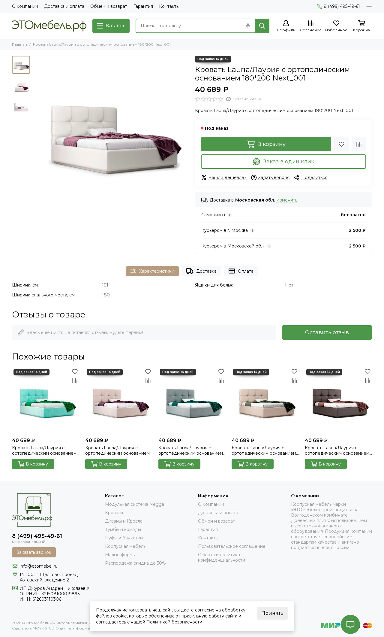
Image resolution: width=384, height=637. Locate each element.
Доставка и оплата (64, 6)
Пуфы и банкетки (124, 538)
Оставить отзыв (327, 332)
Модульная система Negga (134, 504)
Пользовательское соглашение (232, 546)
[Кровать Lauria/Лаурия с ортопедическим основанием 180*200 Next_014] (338, 401)
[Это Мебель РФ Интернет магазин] (49, 26)
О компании (25, 6)
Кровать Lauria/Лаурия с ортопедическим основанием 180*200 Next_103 (264, 450)
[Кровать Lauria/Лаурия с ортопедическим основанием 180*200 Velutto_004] (118, 401)
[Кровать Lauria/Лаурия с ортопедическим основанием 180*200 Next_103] (265, 401)
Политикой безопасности (174, 622)
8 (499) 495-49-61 (342, 6)
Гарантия (143, 6)
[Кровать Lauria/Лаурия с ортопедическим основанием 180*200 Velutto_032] (192, 401)
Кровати (114, 512)
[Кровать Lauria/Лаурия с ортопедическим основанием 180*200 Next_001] (111, 134)
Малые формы (120, 554)
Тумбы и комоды (123, 529)
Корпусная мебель (125, 546)
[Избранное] (341, 144)
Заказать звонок (33, 552)
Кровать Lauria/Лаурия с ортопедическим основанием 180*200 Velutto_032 (190, 450)
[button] (36, 134)
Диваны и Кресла (123, 521)
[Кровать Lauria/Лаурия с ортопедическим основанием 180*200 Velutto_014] (45, 401)
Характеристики (156, 271)
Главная (19, 44)
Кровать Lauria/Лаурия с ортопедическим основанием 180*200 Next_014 (337, 450)
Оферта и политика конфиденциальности (221, 557)
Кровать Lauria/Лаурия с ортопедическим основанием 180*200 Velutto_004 (117, 450)
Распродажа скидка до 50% (135, 563)
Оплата (246, 271)
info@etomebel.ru (39, 566)
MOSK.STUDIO (46, 628)
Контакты (169, 6)
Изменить (286, 200)
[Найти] (262, 26)
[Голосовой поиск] (248, 26)
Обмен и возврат (108, 6)
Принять (272, 613)
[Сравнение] (359, 144)
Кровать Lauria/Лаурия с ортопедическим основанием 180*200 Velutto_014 (44, 450)
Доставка (206, 271)
